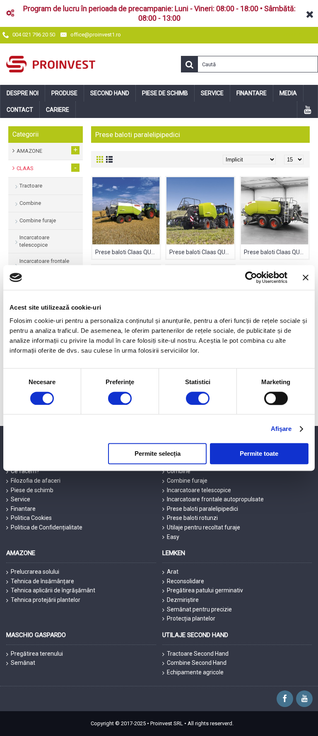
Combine (178, 471)
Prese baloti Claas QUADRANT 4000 (201, 252)
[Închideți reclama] (305, 277)
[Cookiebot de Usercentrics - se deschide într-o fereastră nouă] (251, 277)
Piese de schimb (32, 490)
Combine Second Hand (196, 662)
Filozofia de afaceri (35, 480)
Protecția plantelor (191, 618)
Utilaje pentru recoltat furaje (203, 527)
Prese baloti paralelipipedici (202, 508)
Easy (173, 537)
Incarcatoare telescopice (199, 490)
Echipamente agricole (195, 672)
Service (20, 499)
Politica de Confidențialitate (46, 527)
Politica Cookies (31, 518)
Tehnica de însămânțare (42, 581)
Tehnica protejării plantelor (45, 599)
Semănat (23, 662)
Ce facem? (25, 471)
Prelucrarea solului (35, 571)
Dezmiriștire (183, 599)
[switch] (120, 398)
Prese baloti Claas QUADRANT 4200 (276, 252)
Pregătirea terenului (37, 653)
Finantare (23, 508)
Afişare (281, 428)
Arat (172, 571)
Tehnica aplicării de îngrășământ (53, 590)
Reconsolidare (185, 581)
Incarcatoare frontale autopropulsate (215, 499)
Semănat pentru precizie (199, 609)
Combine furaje (187, 480)
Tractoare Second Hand (198, 653)
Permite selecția (158, 453)
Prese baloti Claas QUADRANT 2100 (127, 252)
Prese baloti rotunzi (192, 518)
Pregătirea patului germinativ (205, 590)
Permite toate (259, 453)
